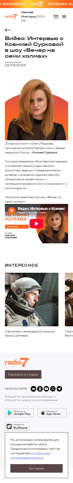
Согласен (36, 468)
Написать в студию (23, 374)
